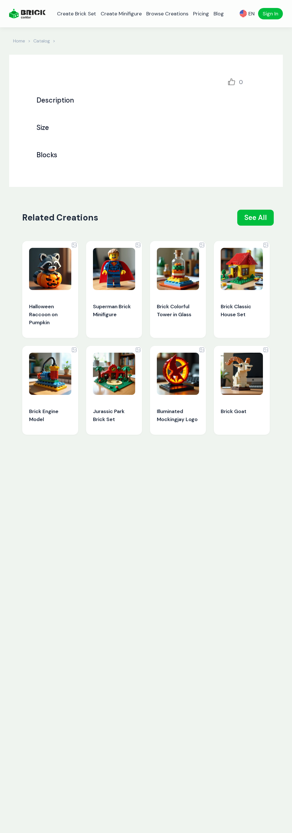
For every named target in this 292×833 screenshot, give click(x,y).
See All (255, 217)
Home (19, 41)
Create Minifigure (121, 13)
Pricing (201, 13)
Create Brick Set (76, 13)
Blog (219, 13)
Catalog (41, 41)
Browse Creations (167, 13)
